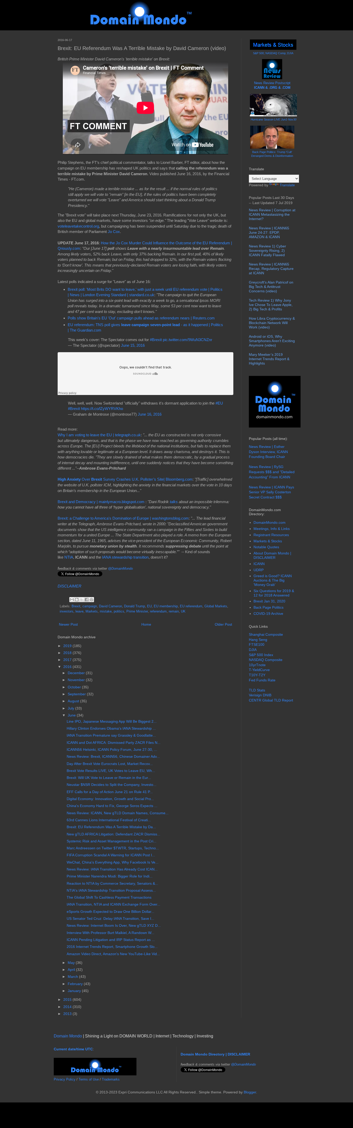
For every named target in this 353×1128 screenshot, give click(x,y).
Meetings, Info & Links (272, 529)
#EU (219, 403)
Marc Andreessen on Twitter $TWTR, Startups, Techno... (113, 848)
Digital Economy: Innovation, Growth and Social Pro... (110, 799)
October (75, 687)
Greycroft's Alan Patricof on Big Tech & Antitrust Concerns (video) (271, 286)
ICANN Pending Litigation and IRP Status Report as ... (111, 940)
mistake (106, 611)
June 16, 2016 (150, 414)
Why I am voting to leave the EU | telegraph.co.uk (99, 435)
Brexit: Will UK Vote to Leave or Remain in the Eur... (109, 778)
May (72, 963)
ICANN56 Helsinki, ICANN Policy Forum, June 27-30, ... (112, 749)
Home (146, 624)
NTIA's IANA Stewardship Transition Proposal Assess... (111, 890)
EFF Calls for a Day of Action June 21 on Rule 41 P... (110, 792)
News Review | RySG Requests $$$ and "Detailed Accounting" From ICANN (272, 472)
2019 (68, 646)
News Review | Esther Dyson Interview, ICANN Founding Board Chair (268, 452)
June (72, 715)
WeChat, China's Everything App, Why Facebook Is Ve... (112, 862)
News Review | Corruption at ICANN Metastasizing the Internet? (272, 214)
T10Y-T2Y (257, 675)
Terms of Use (89, 1079)
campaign (89, 606)
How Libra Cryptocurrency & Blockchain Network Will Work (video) (272, 322)
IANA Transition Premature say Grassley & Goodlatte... (111, 735)
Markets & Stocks (268, 541)
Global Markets (215, 606)
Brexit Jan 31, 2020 (269, 601)
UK (183, 611)
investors (66, 611)
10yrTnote (257, 665)
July (71, 708)
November (77, 680)
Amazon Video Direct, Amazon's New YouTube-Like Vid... (113, 954)
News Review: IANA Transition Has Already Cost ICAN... (112, 869)
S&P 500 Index (261, 655)
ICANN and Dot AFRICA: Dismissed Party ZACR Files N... (113, 742)
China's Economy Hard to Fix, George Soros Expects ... (112, 806)
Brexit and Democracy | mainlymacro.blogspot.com (101, 501)
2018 (68, 653)
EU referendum (191, 606)
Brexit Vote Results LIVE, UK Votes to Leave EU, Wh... (111, 771)
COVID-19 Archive (268, 613)
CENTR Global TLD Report (271, 700)
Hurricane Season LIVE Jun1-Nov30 (273, 119)
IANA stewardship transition (125, 557)
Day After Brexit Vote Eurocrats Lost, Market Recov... (110, 764)
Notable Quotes (266, 547)
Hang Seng (258, 640)
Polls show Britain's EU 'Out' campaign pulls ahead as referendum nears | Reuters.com (141, 318)
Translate (287, 185)
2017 (68, 660)
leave (79, 611)
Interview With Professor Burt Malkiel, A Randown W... (110, 933)
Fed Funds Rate (262, 680)
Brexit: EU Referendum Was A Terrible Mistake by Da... (111, 827)
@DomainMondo (120, 568)
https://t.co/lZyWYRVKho (102, 408)
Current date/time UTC (73, 1049)
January (75, 991)
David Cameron (110, 606)
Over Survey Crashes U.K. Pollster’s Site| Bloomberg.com (125, 479)
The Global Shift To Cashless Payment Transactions (109, 897)
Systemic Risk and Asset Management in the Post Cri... (111, 841)
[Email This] (71, 599)
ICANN (259, 564)
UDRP (259, 570)
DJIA (253, 650)
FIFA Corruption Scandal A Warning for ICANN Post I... (111, 855)
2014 (68, 1007)
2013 (68, 1014)
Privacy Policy (64, 1079)
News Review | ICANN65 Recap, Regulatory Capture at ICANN (271, 268)
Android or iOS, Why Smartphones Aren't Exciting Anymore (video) (272, 340)
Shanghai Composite (266, 634)
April (72, 970)
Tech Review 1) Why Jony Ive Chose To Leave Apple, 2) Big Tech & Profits (271, 304)
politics (119, 611)
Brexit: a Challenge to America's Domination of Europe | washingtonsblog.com (123, 518)
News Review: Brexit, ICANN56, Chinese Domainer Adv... (113, 756)
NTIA (68, 557)
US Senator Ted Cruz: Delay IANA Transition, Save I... (110, 918)
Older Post (223, 624)
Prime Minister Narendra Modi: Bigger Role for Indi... (109, 876)
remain (174, 611)
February (76, 984)
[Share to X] (81, 599)
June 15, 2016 (133, 345)
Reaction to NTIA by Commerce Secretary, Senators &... (112, 883)
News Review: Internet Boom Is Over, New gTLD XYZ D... (114, 925)
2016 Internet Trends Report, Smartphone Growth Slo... (112, 947)
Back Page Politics (268, 607)
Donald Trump (134, 606)
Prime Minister (137, 611)
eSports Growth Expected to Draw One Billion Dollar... (110, 911)
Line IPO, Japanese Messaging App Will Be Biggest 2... (112, 721)
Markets (92, 611)
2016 (68, 667)
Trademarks (111, 1079)
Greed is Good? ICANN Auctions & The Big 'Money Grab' (273, 580)
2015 (68, 999)
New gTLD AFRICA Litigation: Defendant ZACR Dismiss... (113, 834)
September (77, 694)
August (74, 701)
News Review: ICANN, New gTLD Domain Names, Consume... (117, 813)
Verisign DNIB (260, 695)
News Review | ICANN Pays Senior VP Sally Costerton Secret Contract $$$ (271, 492)
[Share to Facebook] (86, 599)
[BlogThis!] (76, 599)
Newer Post (68, 624)
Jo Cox (114, 231)
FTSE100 (256, 644)
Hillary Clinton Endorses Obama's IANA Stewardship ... (111, 728)
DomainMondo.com (270, 522)
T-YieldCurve (259, 670)
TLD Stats (257, 690)
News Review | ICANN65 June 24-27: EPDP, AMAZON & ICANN (269, 232)
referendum (158, 611)
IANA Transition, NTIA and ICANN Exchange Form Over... (113, 904)
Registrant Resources (271, 535)
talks (174, 501)
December (77, 673)
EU (149, 606)
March (73, 976)
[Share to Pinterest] (91, 599)
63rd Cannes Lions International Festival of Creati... (109, 820)
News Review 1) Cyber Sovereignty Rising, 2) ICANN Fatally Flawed (267, 250)
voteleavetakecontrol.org (78, 226)
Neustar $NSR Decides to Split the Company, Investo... (111, 785)
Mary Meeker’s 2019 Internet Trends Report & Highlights (269, 358)
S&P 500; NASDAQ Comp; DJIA (273, 53)
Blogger (250, 1092)
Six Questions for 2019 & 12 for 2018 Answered (274, 593)
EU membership (166, 606)
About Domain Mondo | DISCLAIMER (272, 555)
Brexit (76, 606)
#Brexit (156, 339)
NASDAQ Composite (265, 660)
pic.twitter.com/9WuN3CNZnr (187, 339)
